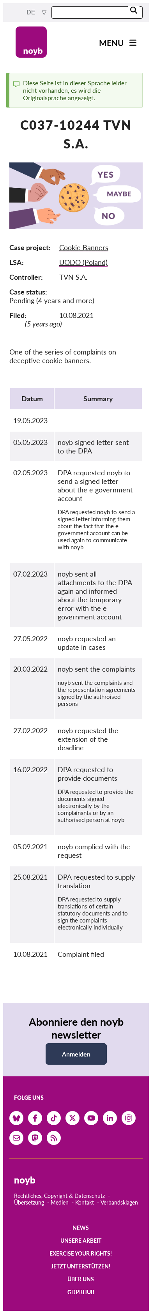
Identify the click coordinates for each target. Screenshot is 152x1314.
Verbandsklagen (119, 1202)
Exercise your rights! (80, 1253)
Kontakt (84, 1202)
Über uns (80, 1279)
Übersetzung (29, 1202)
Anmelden (76, 1054)
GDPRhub (80, 1292)
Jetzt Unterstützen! (80, 1266)
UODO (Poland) (83, 262)
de (32, 12)
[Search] (134, 10)
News (80, 1227)
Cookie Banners (83, 247)
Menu (111, 43)
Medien (60, 1202)
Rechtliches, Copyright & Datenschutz (59, 1195)
